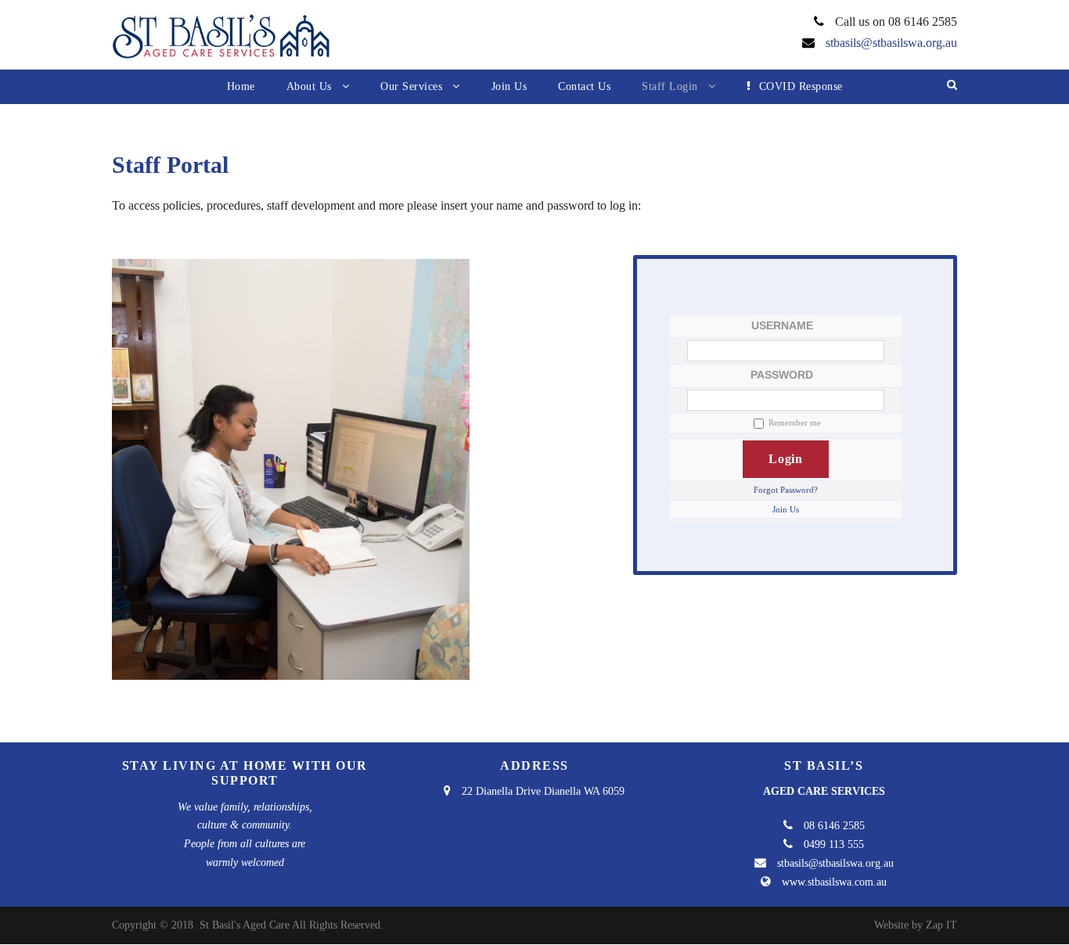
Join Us (509, 86)
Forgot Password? (786, 489)
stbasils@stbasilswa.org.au (891, 42)
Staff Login (670, 86)
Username (782, 325)
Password (781, 374)
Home (241, 86)
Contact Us (584, 86)
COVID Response (801, 86)
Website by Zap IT (915, 925)
